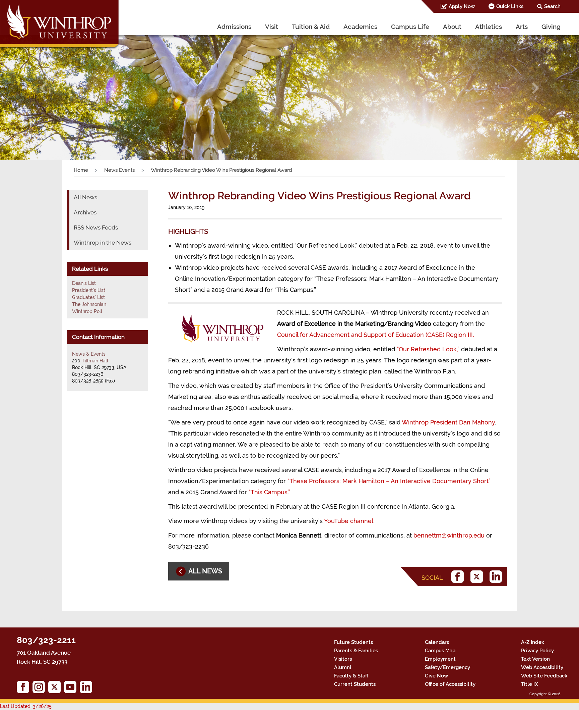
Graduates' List (88, 297)
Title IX (529, 684)
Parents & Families (356, 651)
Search (552, 6)
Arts (522, 26)
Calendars (437, 642)
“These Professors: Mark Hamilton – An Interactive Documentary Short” (389, 481)
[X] (478, 577)
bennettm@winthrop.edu (449, 535)
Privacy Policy (537, 651)
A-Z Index (532, 642)
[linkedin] (497, 577)
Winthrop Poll (87, 311)
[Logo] (60, 25)
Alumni (342, 667)
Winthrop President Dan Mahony (448, 422)
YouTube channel (348, 520)
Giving (551, 26)
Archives (85, 212)
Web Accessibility (542, 667)
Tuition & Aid (311, 26)
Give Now (436, 676)
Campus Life (410, 26)
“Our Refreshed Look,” (428, 349)
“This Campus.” (269, 492)
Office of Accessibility (450, 684)
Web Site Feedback (544, 676)
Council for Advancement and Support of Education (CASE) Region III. (375, 334)
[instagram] (40, 689)
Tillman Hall (95, 360)
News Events (119, 170)
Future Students (353, 642)
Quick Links (509, 6)
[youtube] (72, 689)
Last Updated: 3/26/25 (26, 706)
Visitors (343, 659)
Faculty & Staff (351, 676)
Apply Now (462, 6)
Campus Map (440, 651)
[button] (43, 88)
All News (85, 197)
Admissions (234, 26)
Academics (360, 26)
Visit (271, 26)
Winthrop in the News (102, 242)
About (452, 26)
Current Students (355, 684)
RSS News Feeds (96, 227)
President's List (88, 290)
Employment (440, 659)
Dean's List (84, 283)
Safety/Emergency (447, 667)
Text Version (535, 659)
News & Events (89, 354)
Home (81, 170)
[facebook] (459, 577)
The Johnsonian (89, 304)
